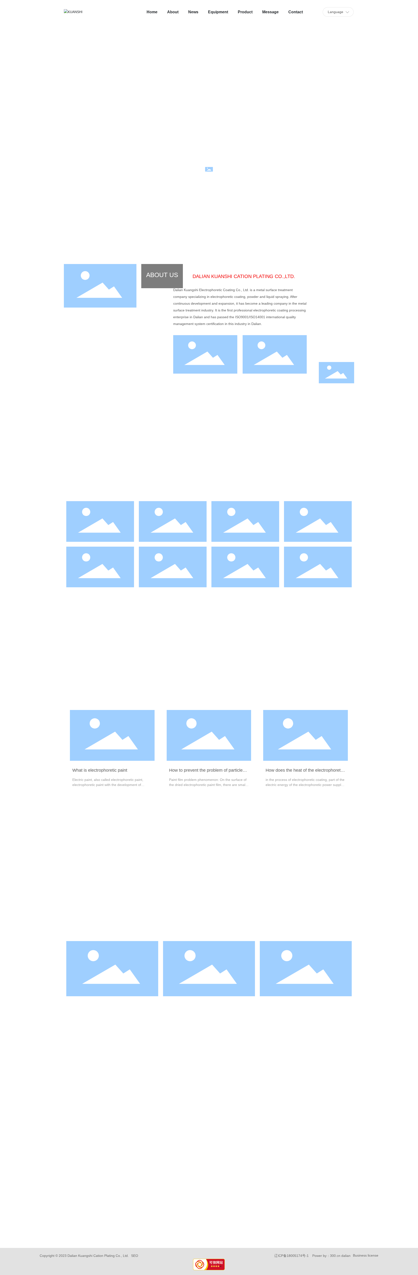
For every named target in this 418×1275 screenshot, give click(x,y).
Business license (365, 1255)
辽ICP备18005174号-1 (291, 1256)
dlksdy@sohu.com (209, 1173)
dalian (346, 1256)
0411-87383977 (112, 1173)
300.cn (335, 1256)
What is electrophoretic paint (99, 770)
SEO (134, 1256)
